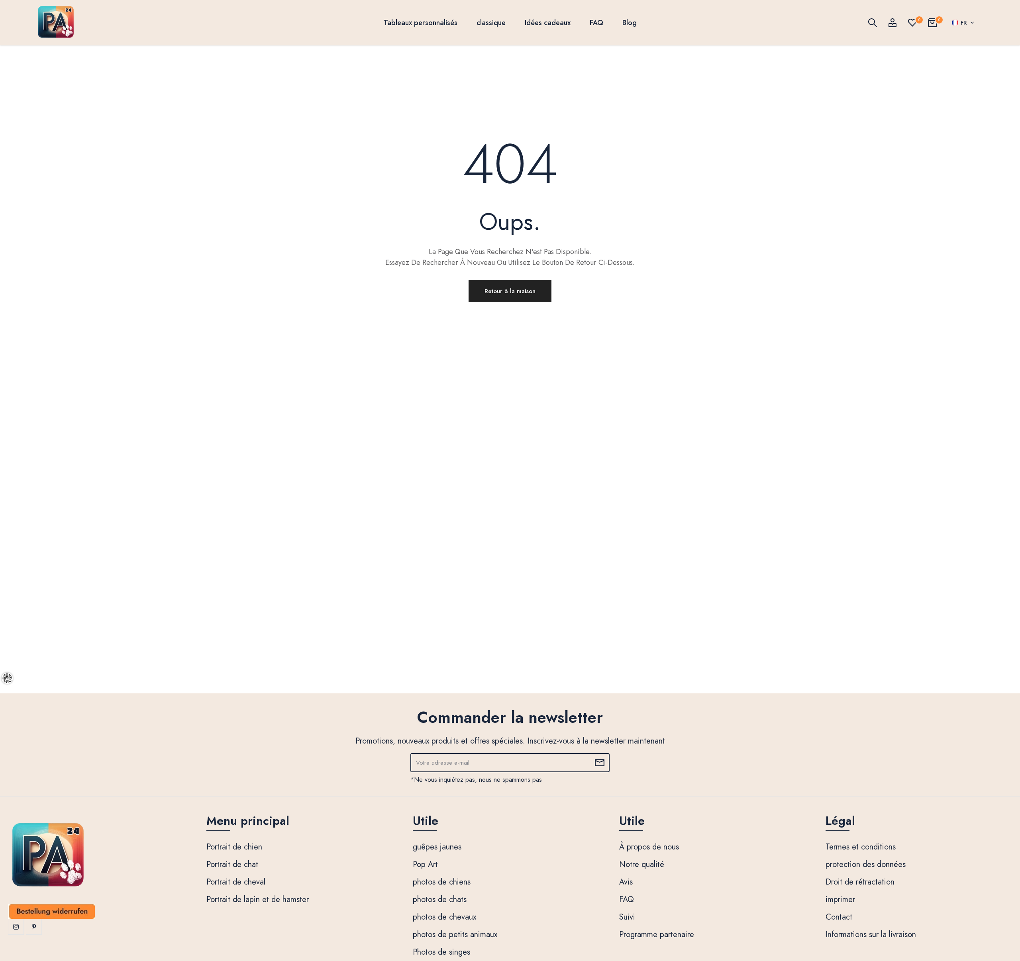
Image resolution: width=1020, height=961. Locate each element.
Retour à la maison (510, 291)
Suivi (627, 917)
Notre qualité (641, 864)
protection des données (866, 864)
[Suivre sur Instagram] (16, 927)
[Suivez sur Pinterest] (34, 927)
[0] (912, 22)
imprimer (840, 899)
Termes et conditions (861, 847)
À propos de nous (649, 847)
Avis (626, 882)
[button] (963, 22)
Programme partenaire (656, 934)
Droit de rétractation (860, 882)
